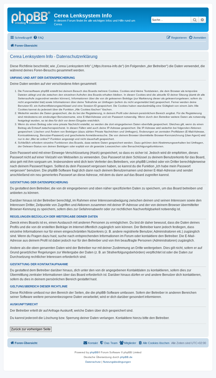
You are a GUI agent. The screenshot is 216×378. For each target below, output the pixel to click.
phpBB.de (126, 357)
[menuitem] (38, 38)
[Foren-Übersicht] (31, 17)
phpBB (94, 352)
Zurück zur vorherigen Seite (31, 329)
